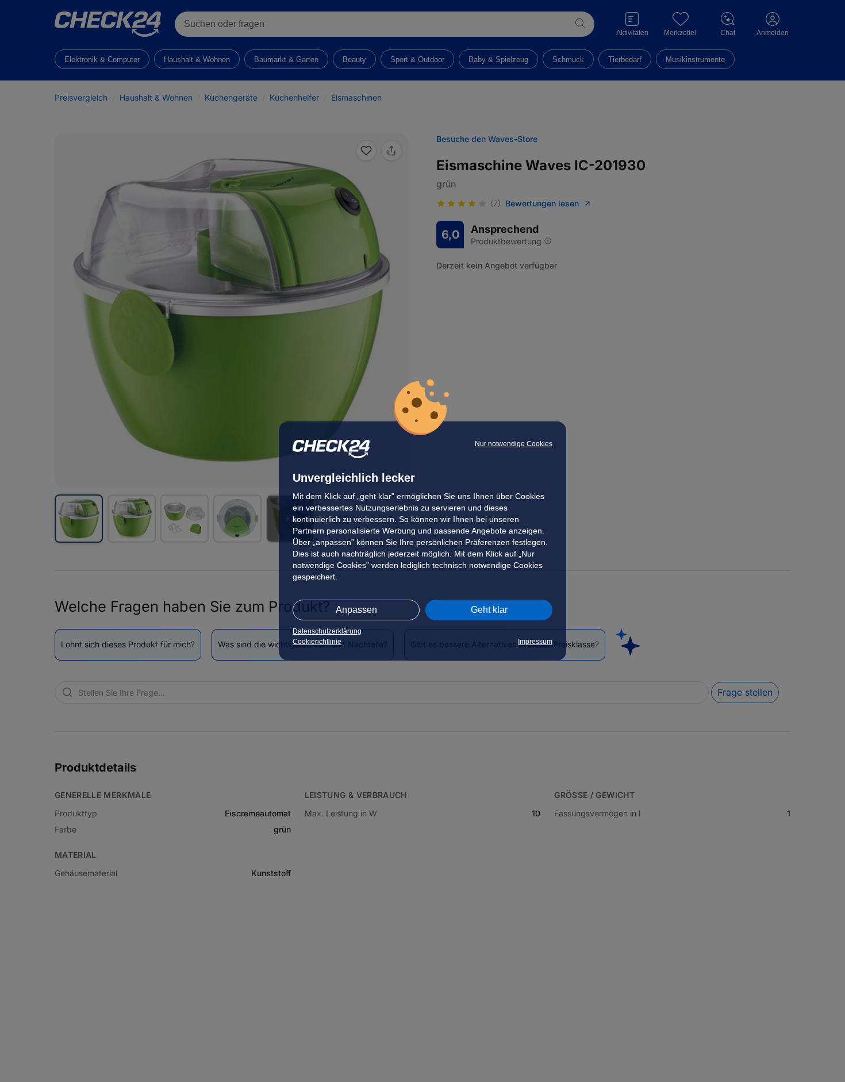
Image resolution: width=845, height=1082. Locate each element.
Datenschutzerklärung (327, 631)
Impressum (535, 642)
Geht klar (489, 610)
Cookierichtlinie (317, 642)
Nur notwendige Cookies (513, 444)
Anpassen (356, 610)
